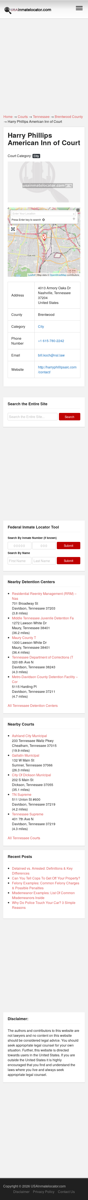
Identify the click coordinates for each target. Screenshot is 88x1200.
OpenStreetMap (58, 274)
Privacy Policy (43, 1191)
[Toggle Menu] (79, 8)
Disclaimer (21, 1191)
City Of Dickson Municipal (31, 774)
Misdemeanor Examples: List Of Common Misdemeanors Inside (43, 895)
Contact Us (66, 1191)
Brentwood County (69, 116)
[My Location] (43, 219)
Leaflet (31, 274)
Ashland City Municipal (29, 735)
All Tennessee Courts (24, 837)
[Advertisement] (44, 64)
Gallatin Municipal (25, 755)
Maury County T (24, 637)
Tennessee (41, 116)
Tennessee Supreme (27, 814)
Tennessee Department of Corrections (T (42, 657)
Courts (23, 116)
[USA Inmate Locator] (27, 11)
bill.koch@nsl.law (51, 355)
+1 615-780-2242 (51, 340)
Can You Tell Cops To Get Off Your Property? (46, 878)
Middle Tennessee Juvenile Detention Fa (43, 618)
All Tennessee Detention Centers (33, 705)
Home (8, 116)
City (36, 156)
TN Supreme (21, 794)
